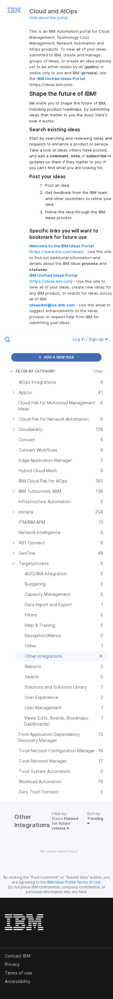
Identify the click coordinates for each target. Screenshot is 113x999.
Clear (98, 371)
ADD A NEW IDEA (58, 357)
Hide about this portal (48, 17)
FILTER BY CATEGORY (35, 371)
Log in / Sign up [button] (89, 339)
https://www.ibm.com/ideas (56, 251)
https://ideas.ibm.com (51, 281)
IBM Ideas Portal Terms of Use (74, 882)
